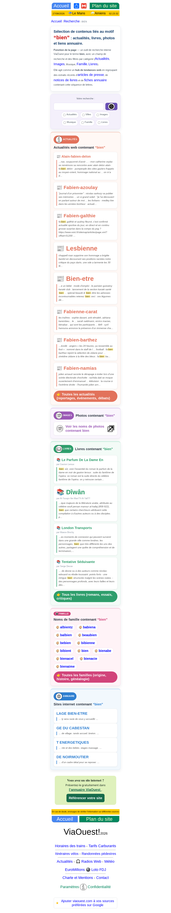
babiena (89, 627)
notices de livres (65, 80)
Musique (71, 122)
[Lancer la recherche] (111, 106)
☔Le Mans (82, 13)
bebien (65, 643)
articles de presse (91, 75)
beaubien (89, 635)
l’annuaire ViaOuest (85, 789)
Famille (82, 64)
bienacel (66, 658)
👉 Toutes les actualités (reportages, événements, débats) (83, 396)
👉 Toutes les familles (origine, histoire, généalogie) (81, 677)
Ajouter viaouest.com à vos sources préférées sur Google (85, 903)
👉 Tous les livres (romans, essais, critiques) (84, 596)
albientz (66, 627)
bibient (65, 651)
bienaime (67, 666)
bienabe (105, 651)
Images (59, 64)
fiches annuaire (95, 80)
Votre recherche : (85, 98)
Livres (93, 64)
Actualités (102, 59)
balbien (66, 635)
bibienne (88, 643)
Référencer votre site (85, 798)
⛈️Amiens (104, 13)
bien (84, 651)
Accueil (56, 21)
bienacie (90, 658)
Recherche (72, 21)
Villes (88, 114)
